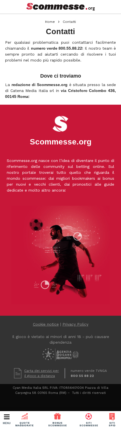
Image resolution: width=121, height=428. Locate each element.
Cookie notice (46, 324)
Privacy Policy (75, 324)
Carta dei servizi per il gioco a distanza (41, 373)
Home (50, 22)
